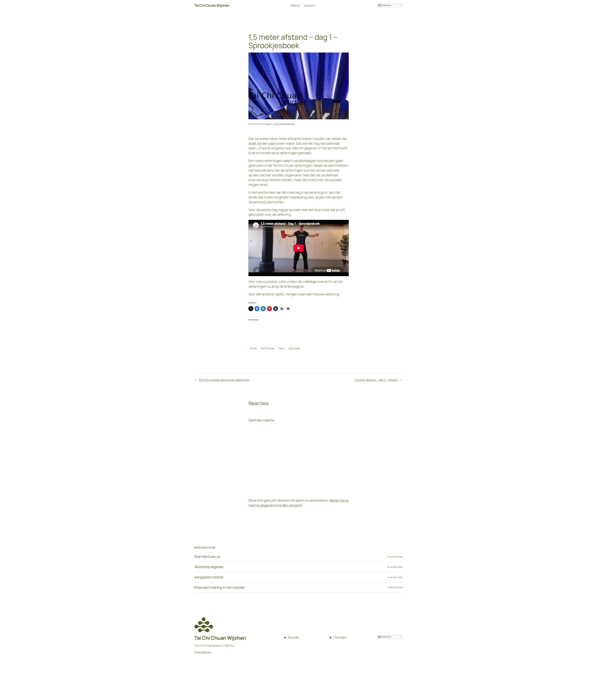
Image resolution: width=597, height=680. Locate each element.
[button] (590, 4)
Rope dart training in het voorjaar (219, 587)
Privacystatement (202, 651)
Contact (339, 637)
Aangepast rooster (209, 577)
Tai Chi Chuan (267, 348)
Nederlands (386, 637)
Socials (293, 637)
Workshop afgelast (209, 567)
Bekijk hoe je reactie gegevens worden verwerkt (298, 503)
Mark (268, 123)
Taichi (281, 348)
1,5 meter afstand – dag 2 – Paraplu (376, 380)
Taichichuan (294, 348)
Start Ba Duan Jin (207, 557)
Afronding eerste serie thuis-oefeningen (224, 380)
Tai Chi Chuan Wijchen (284, 123)
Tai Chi (253, 348)
